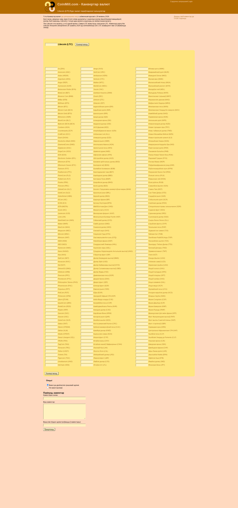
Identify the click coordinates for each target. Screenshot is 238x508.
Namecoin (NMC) (64, 248)
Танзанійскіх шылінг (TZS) (158, 241)
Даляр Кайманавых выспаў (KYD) (107, 265)
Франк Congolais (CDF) (157, 300)
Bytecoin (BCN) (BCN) (66, 124)
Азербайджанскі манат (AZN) (105, 131)
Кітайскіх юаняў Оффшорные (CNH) (108, 344)
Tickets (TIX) (62, 355)
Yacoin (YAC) (98, 89)
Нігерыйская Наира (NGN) (158, 141)
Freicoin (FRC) (63, 186)
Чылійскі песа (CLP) (156, 334)
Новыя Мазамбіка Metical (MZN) (160, 134)
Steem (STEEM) (64, 327)
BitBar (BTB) (62, 100)
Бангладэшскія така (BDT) (104, 172)
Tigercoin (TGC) (64, 358)
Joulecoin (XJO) (64, 213)
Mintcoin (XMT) (63, 237)
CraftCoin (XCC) (64, 134)
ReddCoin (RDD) (64, 306)
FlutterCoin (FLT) (64, 179)
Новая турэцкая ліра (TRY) (158, 127)
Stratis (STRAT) (63, 334)
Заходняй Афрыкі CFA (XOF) (105, 296)
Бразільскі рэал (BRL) (102, 193)
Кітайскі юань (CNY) (101, 341)
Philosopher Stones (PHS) (68, 282)
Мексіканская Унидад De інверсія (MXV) (163, 110)
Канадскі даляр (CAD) (102, 310)
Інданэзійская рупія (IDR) (103, 107)
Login (190, 1)
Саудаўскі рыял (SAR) (157, 196)
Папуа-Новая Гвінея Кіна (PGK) (160, 155)
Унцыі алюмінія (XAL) (156, 282)
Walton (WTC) (99, 82)
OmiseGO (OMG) (64, 269)
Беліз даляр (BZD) (101, 186)
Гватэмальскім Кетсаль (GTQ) (105, 237)
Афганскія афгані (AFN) (103, 155)
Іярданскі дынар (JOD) (102, 124)
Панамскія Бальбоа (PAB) (158, 151)
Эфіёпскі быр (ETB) (156, 358)
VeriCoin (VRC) (99, 72)
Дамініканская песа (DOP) (104, 275)
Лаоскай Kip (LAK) (101, 348)
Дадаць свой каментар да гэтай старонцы (184, 17)
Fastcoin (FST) (63, 169)
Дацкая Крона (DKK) (101, 279)
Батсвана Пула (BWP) (102, 179)
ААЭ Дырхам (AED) (101, 127)
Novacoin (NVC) (64, 262)
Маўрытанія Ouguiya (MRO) (159, 103)
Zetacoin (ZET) (99, 103)
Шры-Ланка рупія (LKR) (157, 351)
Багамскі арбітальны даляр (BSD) (107, 162)
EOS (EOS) (62, 155)
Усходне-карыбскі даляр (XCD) (160, 293)
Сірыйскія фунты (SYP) (157, 224)
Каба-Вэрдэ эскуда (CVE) (103, 300)
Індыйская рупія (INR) (102, 110)
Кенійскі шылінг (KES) (102, 320)
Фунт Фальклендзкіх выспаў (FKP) (161, 317)
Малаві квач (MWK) (155, 79)
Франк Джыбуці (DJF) (156, 303)
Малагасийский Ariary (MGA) (159, 82)
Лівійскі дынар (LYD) (101, 362)
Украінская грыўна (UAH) (158, 265)
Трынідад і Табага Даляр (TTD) (160, 244)
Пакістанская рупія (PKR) (158, 148)
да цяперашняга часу (70, 16)
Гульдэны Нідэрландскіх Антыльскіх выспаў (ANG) (113, 251)
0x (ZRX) (61, 69)
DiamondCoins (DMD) (66, 144)
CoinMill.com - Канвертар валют (83, 4)
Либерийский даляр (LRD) (104, 355)
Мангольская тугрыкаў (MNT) (159, 96)
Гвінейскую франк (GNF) (103, 241)
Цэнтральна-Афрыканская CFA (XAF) (162, 331)
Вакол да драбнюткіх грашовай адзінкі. (64, 385)
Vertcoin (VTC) (99, 79)
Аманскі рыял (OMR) (101, 141)
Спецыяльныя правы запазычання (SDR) (164, 206)
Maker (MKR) (63, 224)
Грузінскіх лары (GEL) (102, 248)
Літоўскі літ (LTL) (100, 365)
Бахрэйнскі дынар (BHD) (103, 182)
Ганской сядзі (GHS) (101, 231)
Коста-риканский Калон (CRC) (105, 324)
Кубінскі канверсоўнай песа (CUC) (107, 327)
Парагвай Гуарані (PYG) (157, 158)
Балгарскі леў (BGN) (101, 165)
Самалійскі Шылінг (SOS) (158, 186)
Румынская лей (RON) (157, 179)
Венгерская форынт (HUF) (104, 213)
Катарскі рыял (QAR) (102, 317)
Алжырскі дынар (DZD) (102, 138)
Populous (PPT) (64, 289)
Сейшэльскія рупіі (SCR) (158, 200)
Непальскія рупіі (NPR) (157, 120)
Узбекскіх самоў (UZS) (157, 262)
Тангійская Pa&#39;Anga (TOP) (160, 237)
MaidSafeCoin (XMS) (66, 220)
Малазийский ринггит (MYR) (159, 86)
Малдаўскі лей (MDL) (156, 89)
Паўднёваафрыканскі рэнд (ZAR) (161, 165)
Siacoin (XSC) (63, 317)
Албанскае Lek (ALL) (102, 134)
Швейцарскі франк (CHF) (158, 348)
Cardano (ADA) (64, 127)
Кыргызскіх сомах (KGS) (103, 334)
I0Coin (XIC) (62, 200)
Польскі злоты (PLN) (156, 175)
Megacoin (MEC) (64, 231)
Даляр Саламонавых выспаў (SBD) (107, 269)
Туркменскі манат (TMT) (157, 251)
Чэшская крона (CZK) (156, 341)
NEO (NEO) (62, 244)
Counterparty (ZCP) (65, 131)
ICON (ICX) (62, 203)
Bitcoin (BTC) (63, 107)
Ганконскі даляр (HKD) (102, 227)
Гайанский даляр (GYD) (103, 220)
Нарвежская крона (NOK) (158, 117)
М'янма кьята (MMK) (156, 69)
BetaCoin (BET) (64, 93)
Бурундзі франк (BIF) (102, 200)
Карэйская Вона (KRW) (102, 313)
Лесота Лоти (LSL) (101, 351)
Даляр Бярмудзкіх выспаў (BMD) (106, 258)
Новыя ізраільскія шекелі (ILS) (160, 138)
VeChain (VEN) (63, 365)
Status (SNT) (62, 324)
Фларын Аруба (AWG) (156, 296)
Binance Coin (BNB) (65, 96)
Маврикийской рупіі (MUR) (158, 72)
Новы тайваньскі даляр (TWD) (160, 131)
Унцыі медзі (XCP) (155, 286)
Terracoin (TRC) (64, 348)
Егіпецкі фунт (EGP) (101, 286)
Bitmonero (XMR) (64, 117)
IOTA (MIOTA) (63, 206)
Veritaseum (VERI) (100, 76)
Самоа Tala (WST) (155, 189)
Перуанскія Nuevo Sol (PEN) (159, 172)
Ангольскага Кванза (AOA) (104, 144)
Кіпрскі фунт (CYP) (101, 337)
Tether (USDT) (63, 351)
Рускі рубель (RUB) (155, 182)
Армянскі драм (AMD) (102, 151)
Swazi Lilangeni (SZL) (66, 337)
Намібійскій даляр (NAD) (158, 113)
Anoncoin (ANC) (64, 72)
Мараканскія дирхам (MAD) (159, 100)
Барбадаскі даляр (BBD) (103, 175)
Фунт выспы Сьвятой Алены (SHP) (161, 320)
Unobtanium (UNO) (65, 362)
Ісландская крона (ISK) (102, 120)
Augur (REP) (62, 82)
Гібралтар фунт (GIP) (102, 255)
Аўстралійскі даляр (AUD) (104, 158)
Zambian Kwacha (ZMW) (103, 93)
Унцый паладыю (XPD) (157, 272)
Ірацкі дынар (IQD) (101, 117)
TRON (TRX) (62, 341)
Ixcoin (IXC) (62, 210)
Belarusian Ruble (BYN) (67, 89)
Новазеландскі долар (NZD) (159, 124)
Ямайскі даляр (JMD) (156, 362)
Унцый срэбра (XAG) (156, 279)
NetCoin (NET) (63, 258)
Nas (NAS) (62, 255)
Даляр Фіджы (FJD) (101, 272)
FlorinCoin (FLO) (64, 175)
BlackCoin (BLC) (64, 120)
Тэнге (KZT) (152, 255)
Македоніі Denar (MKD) (157, 76)
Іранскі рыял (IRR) (101, 113)
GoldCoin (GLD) (64, 193)
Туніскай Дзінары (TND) (157, 248)
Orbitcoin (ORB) (64, 272)
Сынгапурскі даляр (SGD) (158, 217)
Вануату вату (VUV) (101, 210)
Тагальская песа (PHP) (157, 227)
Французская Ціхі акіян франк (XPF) (162, 313)
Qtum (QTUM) (63, 300)
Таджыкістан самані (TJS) (158, 231)
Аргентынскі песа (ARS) (103, 148)
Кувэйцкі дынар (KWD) (102, 331)
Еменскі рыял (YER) (101, 289)
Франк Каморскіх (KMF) (157, 306)
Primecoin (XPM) (64, 296)
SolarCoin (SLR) (64, 320)
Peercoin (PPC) (64, 275)
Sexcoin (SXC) (63, 313)
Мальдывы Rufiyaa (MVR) (158, 93)
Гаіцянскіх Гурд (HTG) (102, 234)
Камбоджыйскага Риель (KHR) (105, 306)
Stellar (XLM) (63, 331)
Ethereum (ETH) (64, 162)
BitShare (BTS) (63, 103)
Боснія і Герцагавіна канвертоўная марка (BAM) (112, 189)
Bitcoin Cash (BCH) (65, 110)
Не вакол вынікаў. (56, 388)
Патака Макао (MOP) (156, 162)
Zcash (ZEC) (98, 96)
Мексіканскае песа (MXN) (158, 107)
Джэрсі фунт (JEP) (101, 282)
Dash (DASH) (63, 138)
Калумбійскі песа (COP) (103, 303)
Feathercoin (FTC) (65, 172)
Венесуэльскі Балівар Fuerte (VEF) (107, 217)
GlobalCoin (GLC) (64, 189)
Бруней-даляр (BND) (102, 196)
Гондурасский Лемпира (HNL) (105, 244)
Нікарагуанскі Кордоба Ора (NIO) (161, 144)
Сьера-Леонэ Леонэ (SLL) (158, 220)
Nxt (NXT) (61, 265)
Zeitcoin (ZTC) (99, 100)
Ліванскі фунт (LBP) (101, 358)
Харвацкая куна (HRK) (157, 327)
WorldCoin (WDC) (100, 86)
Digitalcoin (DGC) (64, 148)
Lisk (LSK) (62, 217)
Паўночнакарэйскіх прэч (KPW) (160, 169)
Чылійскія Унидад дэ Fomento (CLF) (162, 337)
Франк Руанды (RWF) (156, 310)
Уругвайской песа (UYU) (157, 289)
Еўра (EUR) (98, 293)
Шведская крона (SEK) (157, 344)
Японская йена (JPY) (156, 365)
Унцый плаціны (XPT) (156, 275)
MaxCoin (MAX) (64, 227)
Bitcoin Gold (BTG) (65, 113)
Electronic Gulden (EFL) (67, 158)
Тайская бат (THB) (155, 234)
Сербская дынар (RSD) (157, 203)
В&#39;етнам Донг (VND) (103, 206)
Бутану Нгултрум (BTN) (103, 203)
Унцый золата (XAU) (156, 269)
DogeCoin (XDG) (64, 151)
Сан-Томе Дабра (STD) (157, 193)
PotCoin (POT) (63, 293)
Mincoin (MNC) (63, 234)
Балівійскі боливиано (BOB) (104, 169)
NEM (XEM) (62, 241)
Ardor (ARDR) (63, 76)
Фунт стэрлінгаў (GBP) (157, 324)
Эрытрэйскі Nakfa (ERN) (157, 355)
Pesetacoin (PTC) (64, 279)
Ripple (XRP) (63, 310)
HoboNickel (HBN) (65, 196)
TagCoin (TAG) (63, 344)
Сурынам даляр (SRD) (157, 213)
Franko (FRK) (63, 182)
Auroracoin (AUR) (64, 86)
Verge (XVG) (98, 69)
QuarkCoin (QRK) (64, 303)
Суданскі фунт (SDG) (156, 210)
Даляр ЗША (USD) (101, 262)
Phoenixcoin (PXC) (65, 286)
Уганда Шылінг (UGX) (156, 258)
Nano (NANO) (63, 251)
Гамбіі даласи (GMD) (102, 224)
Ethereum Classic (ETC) (67, 165)
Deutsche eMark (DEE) (66, 141)
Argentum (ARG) (64, 79)
